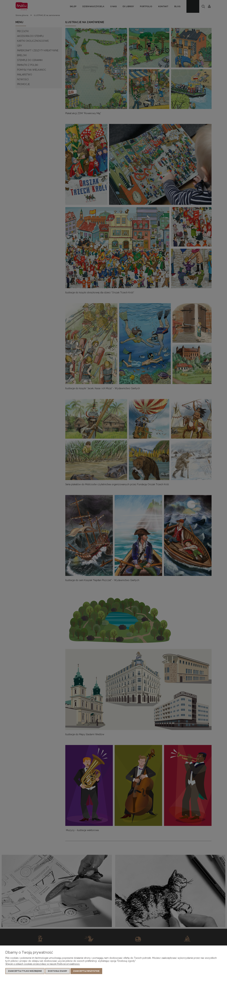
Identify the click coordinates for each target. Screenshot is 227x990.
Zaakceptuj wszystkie (86, 971)
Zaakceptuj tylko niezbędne (25, 971)
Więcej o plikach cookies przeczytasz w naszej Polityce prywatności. (42, 964)
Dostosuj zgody (57, 971)
